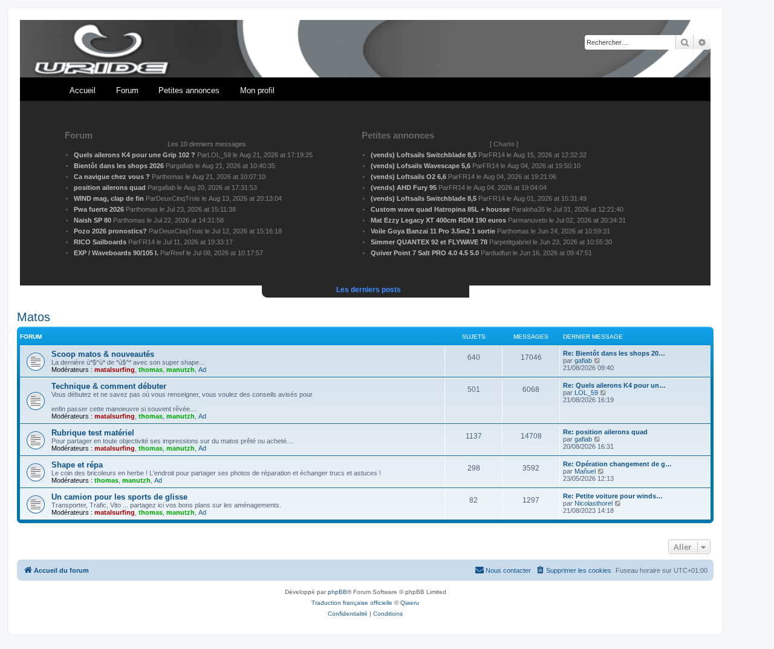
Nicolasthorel (593, 503)
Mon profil (257, 90)
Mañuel (585, 471)
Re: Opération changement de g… (617, 464)
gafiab (583, 360)
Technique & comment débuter (108, 386)
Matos (33, 317)
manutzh (180, 369)
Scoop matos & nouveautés (102, 354)
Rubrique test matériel (92, 432)
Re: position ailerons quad (605, 431)
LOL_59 (586, 392)
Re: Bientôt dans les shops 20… (614, 353)
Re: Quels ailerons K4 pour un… (614, 385)
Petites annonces (189, 90)
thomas (150, 369)
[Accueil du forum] (365, 49)
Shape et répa (77, 464)
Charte (504, 144)
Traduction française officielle (351, 602)
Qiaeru (409, 602)
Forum (127, 90)
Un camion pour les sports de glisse (119, 496)
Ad (202, 369)
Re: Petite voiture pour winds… (613, 496)
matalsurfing (114, 369)
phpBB (337, 592)
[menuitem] (573, 570)
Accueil (83, 90)
